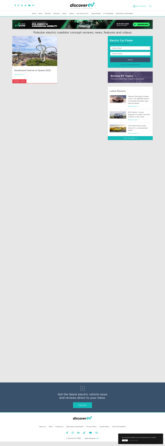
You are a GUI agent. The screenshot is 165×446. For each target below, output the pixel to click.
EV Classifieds (108, 13)
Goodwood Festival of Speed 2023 (32, 70)
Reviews (48, 13)
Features (56, 13)
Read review (133, 106)
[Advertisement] (130, 157)
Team (51, 427)
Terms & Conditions (119, 427)
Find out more (133, 440)
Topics (64, 13)
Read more (18, 74)
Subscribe (82, 405)
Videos (71, 13)
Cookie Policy (104, 427)
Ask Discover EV (82, 13)
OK (125, 440)
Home (34, 13)
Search (130, 60)
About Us (42, 427)
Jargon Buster (96, 13)
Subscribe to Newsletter (124, 13)
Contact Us (59, 427)
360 (97, 438)
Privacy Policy (91, 427)
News (40, 13)
